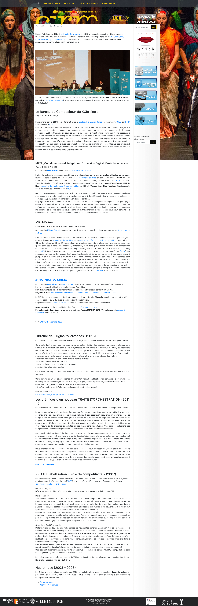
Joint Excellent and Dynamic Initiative (66, 292)
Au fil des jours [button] (88, 3)
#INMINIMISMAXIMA (51, 280)
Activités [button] (69, 3)
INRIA (127, 122)
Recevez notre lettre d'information (141, 138)
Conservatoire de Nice (81, 170)
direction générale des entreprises (51, 484)
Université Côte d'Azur (71, 34)
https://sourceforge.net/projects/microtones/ (54, 394)
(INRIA (122, 251)
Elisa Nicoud (52, 284)
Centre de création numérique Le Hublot (97, 240)
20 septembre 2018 (88, 307)
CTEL (118, 122)
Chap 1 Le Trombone (44, 464)
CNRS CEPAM (67, 284)
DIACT (69, 481)
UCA (51, 124)
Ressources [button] (108, 3)
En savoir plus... (47, 582)
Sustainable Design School (91, 122)
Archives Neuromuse (49, 585)
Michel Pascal (53, 230)
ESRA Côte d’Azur (61, 302)
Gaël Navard (52, 170)
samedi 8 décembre (54, 100)
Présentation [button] (51, 3)
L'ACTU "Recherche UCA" (51, 322)
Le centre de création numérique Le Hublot (60, 186)
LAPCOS (99, 270)
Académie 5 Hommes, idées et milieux (100, 292)
